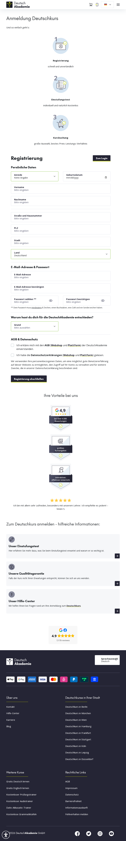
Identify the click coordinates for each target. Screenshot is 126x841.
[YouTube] (111, 833)
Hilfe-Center (12, 713)
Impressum (71, 788)
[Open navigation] (118, 4)
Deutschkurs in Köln (75, 746)
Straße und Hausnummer (28, 215)
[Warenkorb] (90, 4)
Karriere (10, 719)
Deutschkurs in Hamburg (78, 726)
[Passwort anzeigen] (50, 300)
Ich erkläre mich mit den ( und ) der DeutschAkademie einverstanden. (61, 347)
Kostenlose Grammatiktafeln (21, 814)
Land (17, 252)
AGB (67, 781)
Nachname (20, 199)
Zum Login (101, 158)
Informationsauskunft (76, 807)
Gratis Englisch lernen (17, 788)
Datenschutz (72, 794)
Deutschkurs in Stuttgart (78, 739)
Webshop (56, 345)
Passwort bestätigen (78, 299)
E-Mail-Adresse (22, 274)
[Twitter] (89, 833)
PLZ (16, 228)
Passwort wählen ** (25, 299)
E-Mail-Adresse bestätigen (29, 286)
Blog (8, 726)
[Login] (96, 4)
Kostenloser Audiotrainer (19, 801)
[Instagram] (100, 833)
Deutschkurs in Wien (76, 719)
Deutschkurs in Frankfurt (78, 732)
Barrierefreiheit (73, 801)
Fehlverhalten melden (76, 814)
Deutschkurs (74, 605)
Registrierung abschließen (29, 378)
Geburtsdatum (74, 174)
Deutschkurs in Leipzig (77, 752)
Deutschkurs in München (78, 713)
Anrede (18, 174)
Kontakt (10, 706)
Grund (17, 324)
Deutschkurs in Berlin (76, 706)
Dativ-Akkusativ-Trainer (18, 807)
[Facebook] (77, 833)
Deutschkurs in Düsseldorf (79, 759)
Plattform (74, 345)
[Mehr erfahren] (117, 555)
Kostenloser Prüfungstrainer (21, 794)
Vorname (19, 187)
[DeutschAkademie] (18, 4)
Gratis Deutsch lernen (17, 781)
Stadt (17, 240)
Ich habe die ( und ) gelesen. (60, 355)
